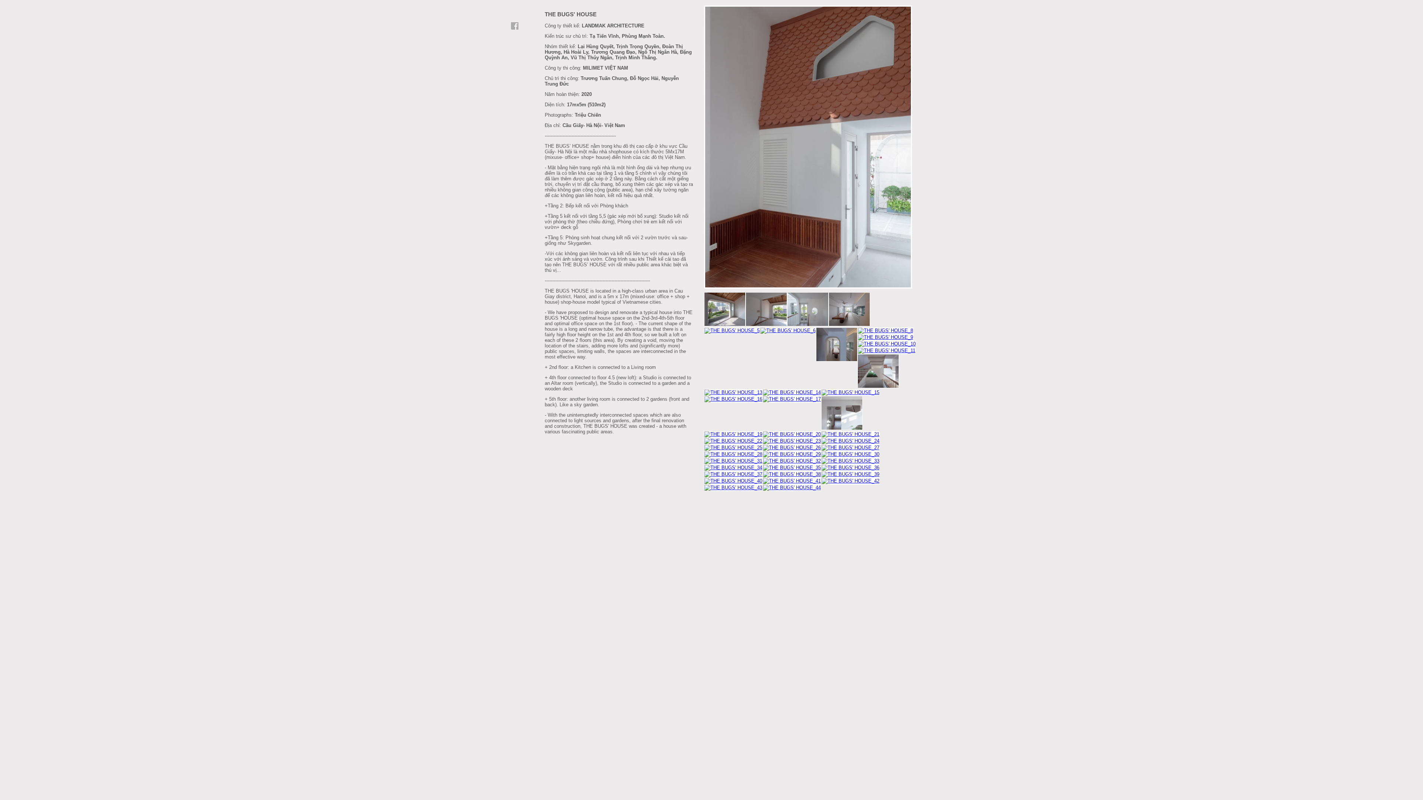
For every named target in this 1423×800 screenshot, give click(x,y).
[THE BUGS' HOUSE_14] (792, 392)
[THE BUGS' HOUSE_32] (792, 461)
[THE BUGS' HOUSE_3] (808, 309)
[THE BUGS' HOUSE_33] (850, 461)
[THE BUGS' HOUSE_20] (792, 434)
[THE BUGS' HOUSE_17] (792, 399)
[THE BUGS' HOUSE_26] (792, 447)
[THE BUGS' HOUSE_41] (792, 481)
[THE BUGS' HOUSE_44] (792, 487)
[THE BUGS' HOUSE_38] (792, 474)
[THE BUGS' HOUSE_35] (792, 467)
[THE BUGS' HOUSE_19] (733, 434)
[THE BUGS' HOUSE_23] (792, 441)
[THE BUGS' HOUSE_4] (849, 309)
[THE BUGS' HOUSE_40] (733, 481)
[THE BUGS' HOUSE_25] (733, 447)
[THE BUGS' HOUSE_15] (850, 392)
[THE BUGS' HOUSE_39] (850, 474)
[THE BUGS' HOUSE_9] (885, 337)
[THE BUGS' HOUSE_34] (733, 467)
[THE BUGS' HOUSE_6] (788, 330)
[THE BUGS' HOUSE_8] (885, 330)
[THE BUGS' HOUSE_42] (850, 481)
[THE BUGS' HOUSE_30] (850, 454)
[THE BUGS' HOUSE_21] (850, 434)
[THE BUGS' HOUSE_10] (887, 344)
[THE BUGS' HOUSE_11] (887, 350)
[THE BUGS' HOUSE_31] (733, 461)
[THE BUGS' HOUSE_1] (725, 309)
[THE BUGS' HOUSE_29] (792, 454)
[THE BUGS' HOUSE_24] (850, 441)
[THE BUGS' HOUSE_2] (766, 309)
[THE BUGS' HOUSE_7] (837, 345)
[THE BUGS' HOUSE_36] (850, 467)
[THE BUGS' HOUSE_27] (850, 447)
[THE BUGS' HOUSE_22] (733, 441)
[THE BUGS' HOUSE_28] (733, 454)
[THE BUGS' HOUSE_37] (733, 474)
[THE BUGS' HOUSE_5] (732, 330)
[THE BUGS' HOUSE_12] (878, 371)
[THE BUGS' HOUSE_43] (733, 487)
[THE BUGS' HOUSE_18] (842, 413)
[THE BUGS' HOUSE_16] (808, 287)
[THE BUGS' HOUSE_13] (733, 392)
